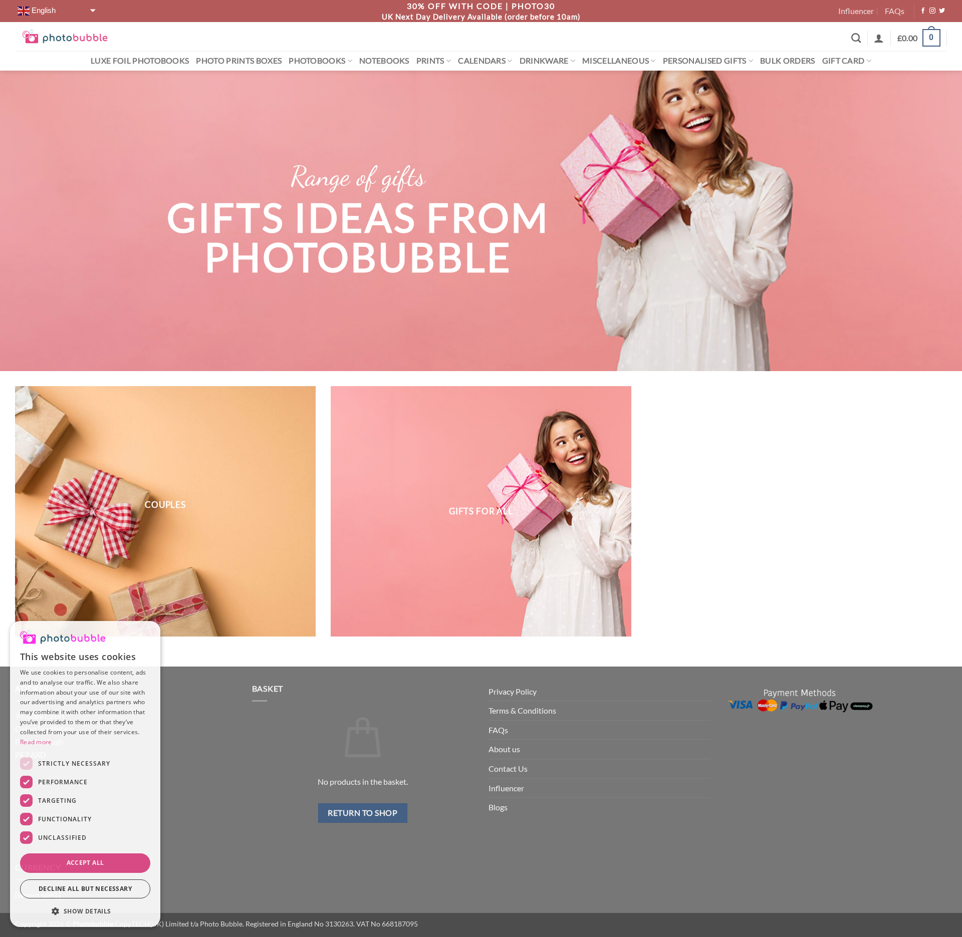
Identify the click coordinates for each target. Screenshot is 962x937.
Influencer (856, 7)
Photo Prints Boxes (239, 54)
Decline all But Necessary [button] (85, 888)
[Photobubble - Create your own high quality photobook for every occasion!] (65, 30)
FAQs (894, 7)
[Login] (879, 31)
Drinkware (544, 54)
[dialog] (85, 774)
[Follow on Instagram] (932, 7)
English (43, 7)
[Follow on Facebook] (923, 7)
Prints (430, 54)
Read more (36, 742)
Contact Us (508, 762)
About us (504, 742)
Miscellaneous (615, 54)
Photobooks (317, 54)
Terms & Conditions (522, 704)
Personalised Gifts (705, 54)
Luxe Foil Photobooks (140, 54)
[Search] (856, 31)
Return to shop (362, 806)
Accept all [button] (85, 862)
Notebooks (384, 54)
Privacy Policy (513, 684)
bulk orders (787, 54)
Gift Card (843, 54)
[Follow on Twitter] (942, 7)
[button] (918, 31)
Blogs (498, 800)
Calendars (482, 54)
